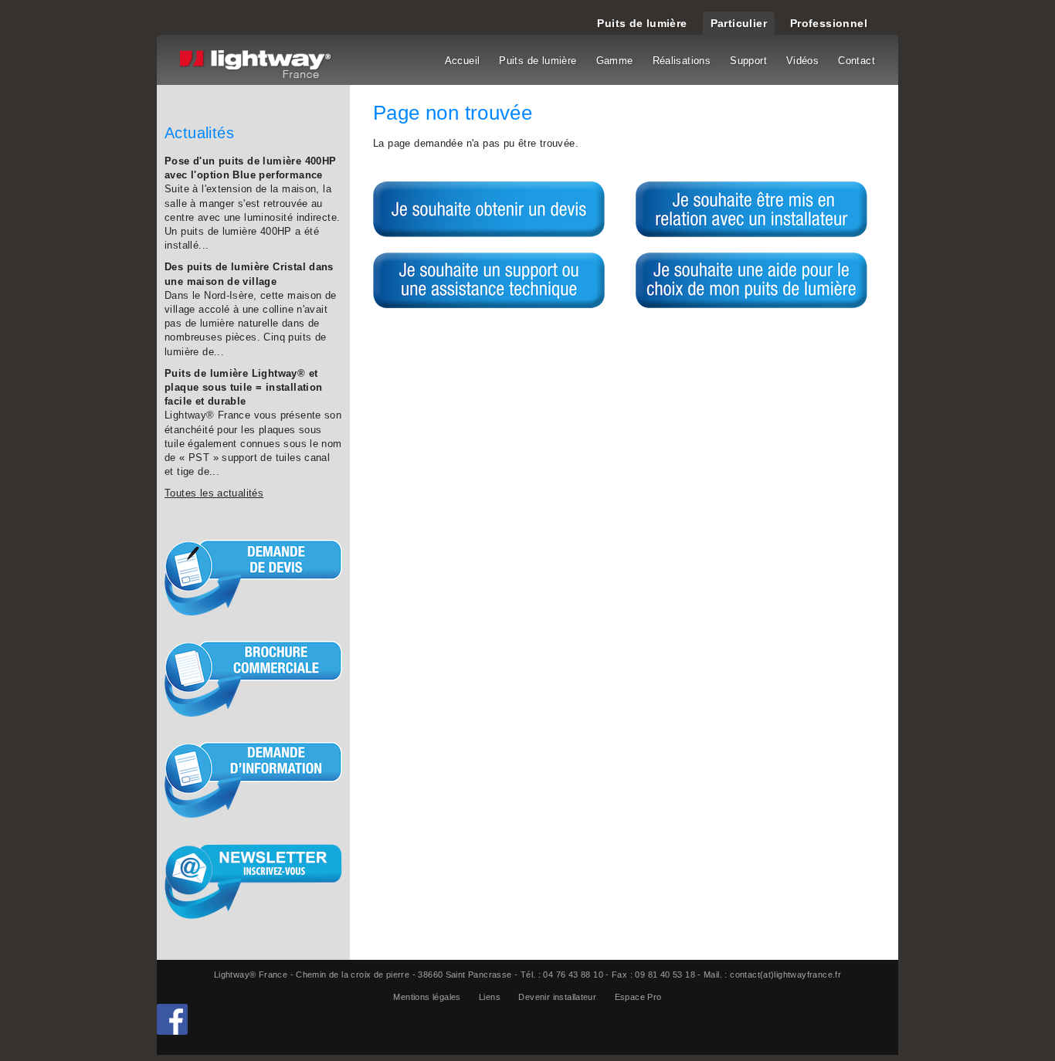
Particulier (739, 23)
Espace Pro (638, 997)
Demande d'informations (253, 780)
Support (748, 60)
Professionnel (828, 23)
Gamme (614, 60)
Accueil (462, 60)
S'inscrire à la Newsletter (253, 881)
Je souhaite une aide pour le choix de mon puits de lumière (751, 280)
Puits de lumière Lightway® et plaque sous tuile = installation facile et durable (243, 387)
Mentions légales (426, 997)
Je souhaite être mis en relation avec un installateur (751, 209)
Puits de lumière (642, 23)
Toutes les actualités (214, 493)
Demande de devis (253, 577)
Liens (489, 997)
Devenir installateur (557, 997)
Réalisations (682, 60)
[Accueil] (258, 65)
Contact (856, 60)
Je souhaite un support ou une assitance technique (489, 280)
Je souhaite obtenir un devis (489, 209)
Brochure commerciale (253, 679)
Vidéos (802, 60)
